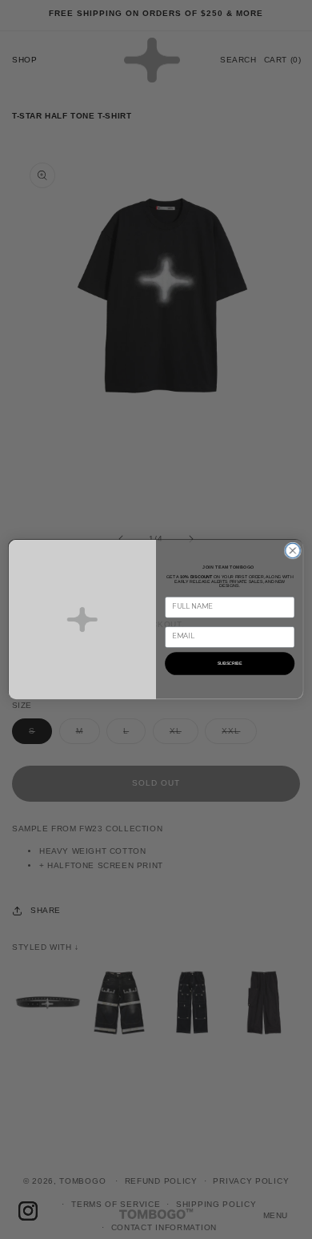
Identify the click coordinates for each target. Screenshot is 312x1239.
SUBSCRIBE (230, 663)
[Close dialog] (293, 550)
